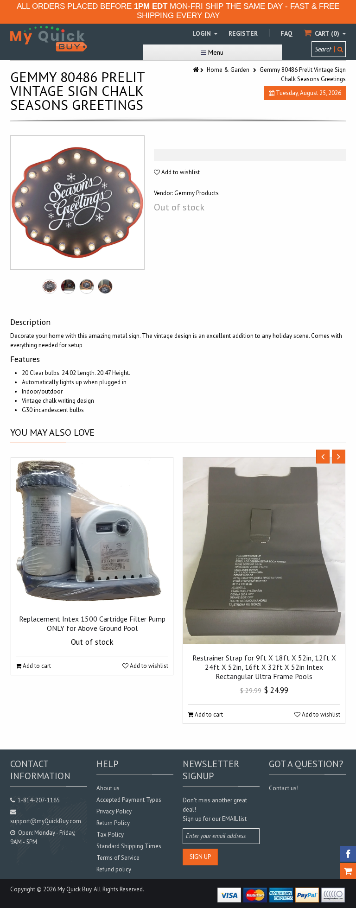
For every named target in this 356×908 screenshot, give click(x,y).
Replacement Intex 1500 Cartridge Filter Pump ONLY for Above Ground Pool (92, 623)
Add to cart (36, 666)
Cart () (327, 33)
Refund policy (113, 869)
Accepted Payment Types (128, 800)
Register (243, 33)
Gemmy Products (196, 193)
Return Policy (113, 823)
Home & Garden (228, 70)
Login (202, 33)
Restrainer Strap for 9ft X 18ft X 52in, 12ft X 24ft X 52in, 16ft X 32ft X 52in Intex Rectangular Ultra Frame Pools (264, 667)
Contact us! (284, 788)
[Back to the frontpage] (196, 70)
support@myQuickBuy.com (45, 821)
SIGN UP (200, 857)
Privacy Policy (114, 811)
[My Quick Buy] (48, 38)
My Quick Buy (74, 889)
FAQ (286, 33)
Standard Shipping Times (128, 846)
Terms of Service (118, 858)
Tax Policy (110, 834)
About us (108, 788)
